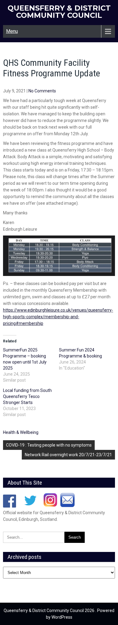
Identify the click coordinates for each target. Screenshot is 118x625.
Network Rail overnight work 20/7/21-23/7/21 (68, 454)
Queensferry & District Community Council (59, 12)
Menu (12, 31)
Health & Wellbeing (20, 432)
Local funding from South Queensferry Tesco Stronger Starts (27, 396)
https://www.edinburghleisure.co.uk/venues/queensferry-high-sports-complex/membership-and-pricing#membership (58, 317)
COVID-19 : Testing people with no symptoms (49, 445)
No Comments (42, 90)
